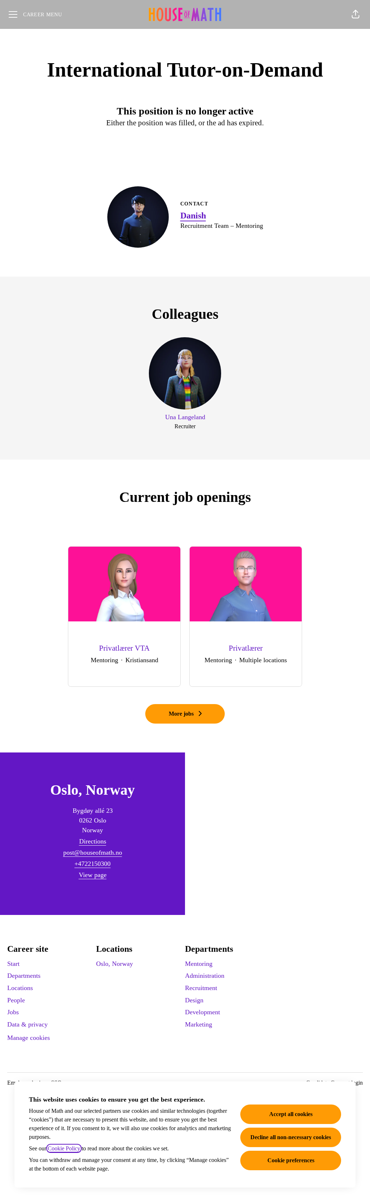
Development (202, 1012)
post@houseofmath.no (92, 852)
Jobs (13, 1012)
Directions (92, 841)
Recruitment (201, 987)
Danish (193, 215)
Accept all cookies (291, 1114)
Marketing (198, 1024)
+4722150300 (92, 863)
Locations (20, 987)
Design (194, 1000)
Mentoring (198, 963)
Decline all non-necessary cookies (290, 1137)
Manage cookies (28, 1037)
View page (93, 874)
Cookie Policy (64, 1148)
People (16, 1000)
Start (13, 963)
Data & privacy (27, 1024)
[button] (355, 14)
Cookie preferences (290, 1160)
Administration (204, 975)
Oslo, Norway (114, 963)
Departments (23, 975)
